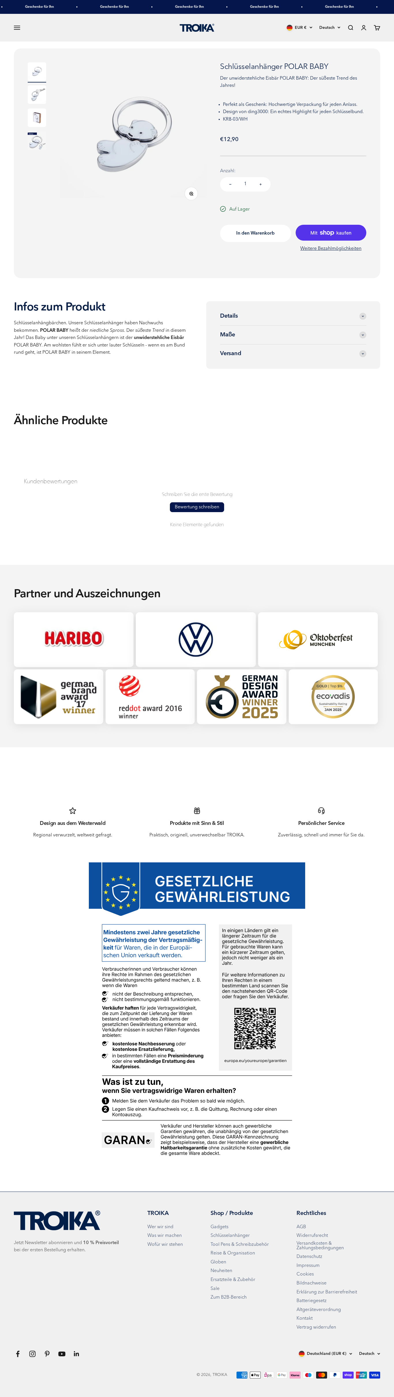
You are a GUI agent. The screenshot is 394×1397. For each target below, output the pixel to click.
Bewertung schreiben (197, 507)
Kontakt (305, 1318)
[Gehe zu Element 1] (37, 72)
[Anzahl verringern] (230, 184)
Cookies (305, 1274)
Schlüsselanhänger (230, 1235)
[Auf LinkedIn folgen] (76, 1354)
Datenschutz (309, 1256)
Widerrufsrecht (312, 1235)
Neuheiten (221, 1271)
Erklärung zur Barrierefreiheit (327, 1292)
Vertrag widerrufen (316, 1327)
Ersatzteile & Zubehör (233, 1280)
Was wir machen (164, 1235)
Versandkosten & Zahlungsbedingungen (320, 1245)
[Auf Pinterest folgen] (47, 1354)
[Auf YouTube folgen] (62, 1354)
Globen (218, 1262)
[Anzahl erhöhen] (261, 184)
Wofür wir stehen (165, 1244)
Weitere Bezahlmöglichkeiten (330, 248)
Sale (215, 1288)
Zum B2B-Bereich (229, 1297)
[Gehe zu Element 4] (37, 142)
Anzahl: (228, 171)
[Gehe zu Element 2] (37, 95)
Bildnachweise (312, 1283)
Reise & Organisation (233, 1253)
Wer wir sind (160, 1227)
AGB (301, 1227)
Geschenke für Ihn (27, 7)
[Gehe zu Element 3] (37, 118)
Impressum (308, 1265)
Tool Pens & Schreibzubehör (240, 1244)
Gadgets (219, 1227)
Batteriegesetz (312, 1301)
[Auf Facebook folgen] (18, 1354)
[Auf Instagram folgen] (32, 1354)
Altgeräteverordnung (319, 1310)
